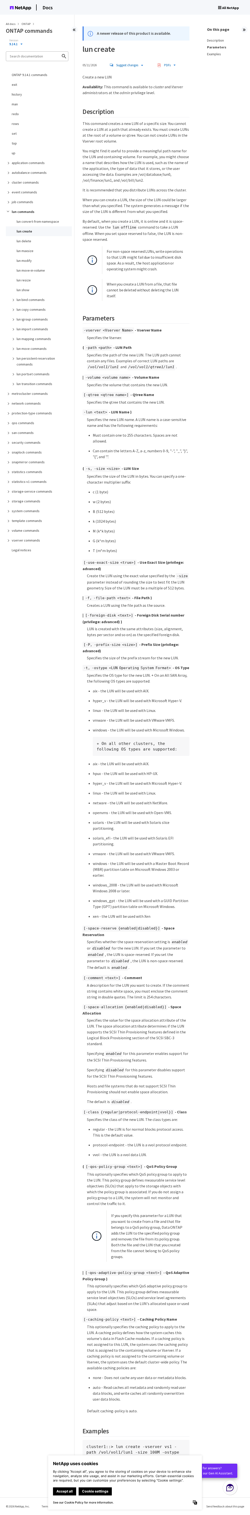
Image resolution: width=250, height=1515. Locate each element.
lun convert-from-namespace (38, 221)
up (13, 153)
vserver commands (26, 540)
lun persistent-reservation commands (36, 361)
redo (15, 114)
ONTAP (26, 24)
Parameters (216, 47)
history (17, 94)
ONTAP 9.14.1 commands (29, 75)
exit (14, 84)
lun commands (23, 212)
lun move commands (32, 348)
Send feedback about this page (225, 1506)
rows (15, 124)
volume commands (25, 530)
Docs (47, 7)
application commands (28, 163)
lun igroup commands (32, 319)
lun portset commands (33, 374)
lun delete (24, 241)
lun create (24, 231)
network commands (26, 403)
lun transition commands (34, 384)
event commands (24, 192)
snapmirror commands (28, 462)
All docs (10, 24)
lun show (23, 290)
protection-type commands (32, 413)
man (15, 104)
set (14, 133)
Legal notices (21, 550)
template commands (27, 521)
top (14, 143)
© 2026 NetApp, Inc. (18, 1506)
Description (215, 40)
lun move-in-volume (31, 270)
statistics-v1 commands (29, 481)
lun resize (24, 280)
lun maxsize (25, 251)
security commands (26, 442)
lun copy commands (31, 309)
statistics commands (27, 472)
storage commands (26, 501)
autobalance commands (29, 172)
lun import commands (32, 329)
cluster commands (25, 182)
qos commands (23, 423)
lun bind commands (31, 300)
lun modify (24, 260)
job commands (22, 202)
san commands (23, 433)
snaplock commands (27, 452)
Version (13, 40)
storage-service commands (32, 491)
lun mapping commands (34, 339)
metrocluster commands (30, 393)
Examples (214, 54)
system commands (26, 511)
